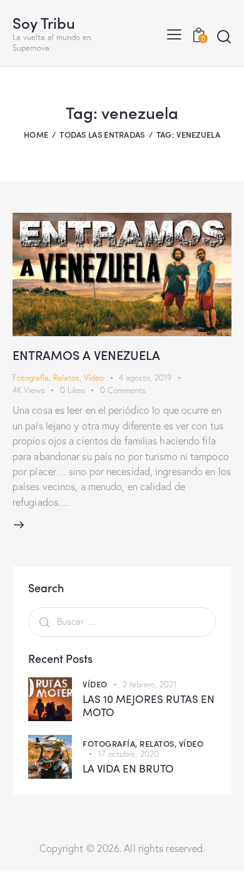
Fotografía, (111, 743)
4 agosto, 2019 (145, 377)
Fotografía (31, 377)
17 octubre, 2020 (129, 754)
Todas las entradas (102, 134)
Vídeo (94, 377)
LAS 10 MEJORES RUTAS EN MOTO (149, 705)
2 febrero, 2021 (150, 684)
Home (36, 134)
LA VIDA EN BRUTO (128, 768)
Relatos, (159, 743)
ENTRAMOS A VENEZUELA (86, 354)
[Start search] (224, 36)
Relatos (66, 377)
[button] (174, 33)
